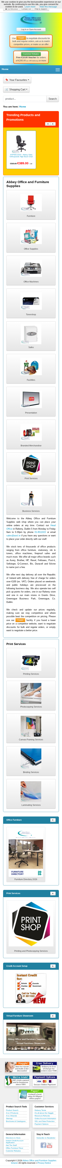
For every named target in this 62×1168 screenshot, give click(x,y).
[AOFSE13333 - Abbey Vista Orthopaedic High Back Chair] (21, 144)
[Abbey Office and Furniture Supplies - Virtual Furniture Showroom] (31, 1037)
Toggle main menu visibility (57, 69)
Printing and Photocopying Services (31, 951)
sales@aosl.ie (13, 535)
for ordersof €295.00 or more (31, 57)
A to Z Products (12, 1113)
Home (5, 69)
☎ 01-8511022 (11, 9)
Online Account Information (45, 1118)
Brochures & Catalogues (15, 1121)
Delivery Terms (40, 1110)
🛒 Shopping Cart (15, 89)
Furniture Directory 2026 (25, 879)
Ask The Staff (11, 1145)
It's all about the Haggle (44, 1113)
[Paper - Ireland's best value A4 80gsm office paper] (31, 1095)
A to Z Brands (11, 1116)
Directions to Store (13, 1138)
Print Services (13, 893)
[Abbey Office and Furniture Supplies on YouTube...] (49, 1145)
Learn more (30, 7)
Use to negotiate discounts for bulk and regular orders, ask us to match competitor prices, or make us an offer (31, 41)
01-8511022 (40, 532)
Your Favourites (16, 79)
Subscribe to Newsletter (46, 1138)
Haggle (20, 620)
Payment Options (41, 1124)
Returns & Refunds (42, 1116)
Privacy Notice (44, 1163)
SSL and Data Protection (45, 1121)
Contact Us (26, 9)
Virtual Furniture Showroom (19, 1016)
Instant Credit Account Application (14, 1141)
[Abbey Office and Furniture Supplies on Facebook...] (43, 1145)
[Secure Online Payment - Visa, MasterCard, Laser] (45, 1081)
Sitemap (9, 1118)
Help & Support (41, 9)
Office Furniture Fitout (14, 1148)
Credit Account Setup (16, 966)
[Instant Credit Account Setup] (31, 989)
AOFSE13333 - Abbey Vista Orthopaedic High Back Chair (21, 156)
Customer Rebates (13, 1151)
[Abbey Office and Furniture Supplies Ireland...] (31, 19)
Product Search (12, 1110)
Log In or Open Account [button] (31, 29)
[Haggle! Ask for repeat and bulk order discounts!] (17, 1067)
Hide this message (48, 7)
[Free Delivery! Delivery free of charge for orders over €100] (45, 1067)
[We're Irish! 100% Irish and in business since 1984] (17, 1081)
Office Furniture (14, 820)
